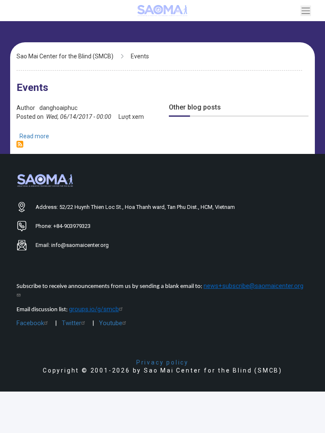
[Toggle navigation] (305, 10)
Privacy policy (162, 362)
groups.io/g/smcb (94, 309)
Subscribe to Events (20, 144)
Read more (34, 136)
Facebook (30, 323)
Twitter (71, 323)
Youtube (110, 323)
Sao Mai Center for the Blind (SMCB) (65, 56)
